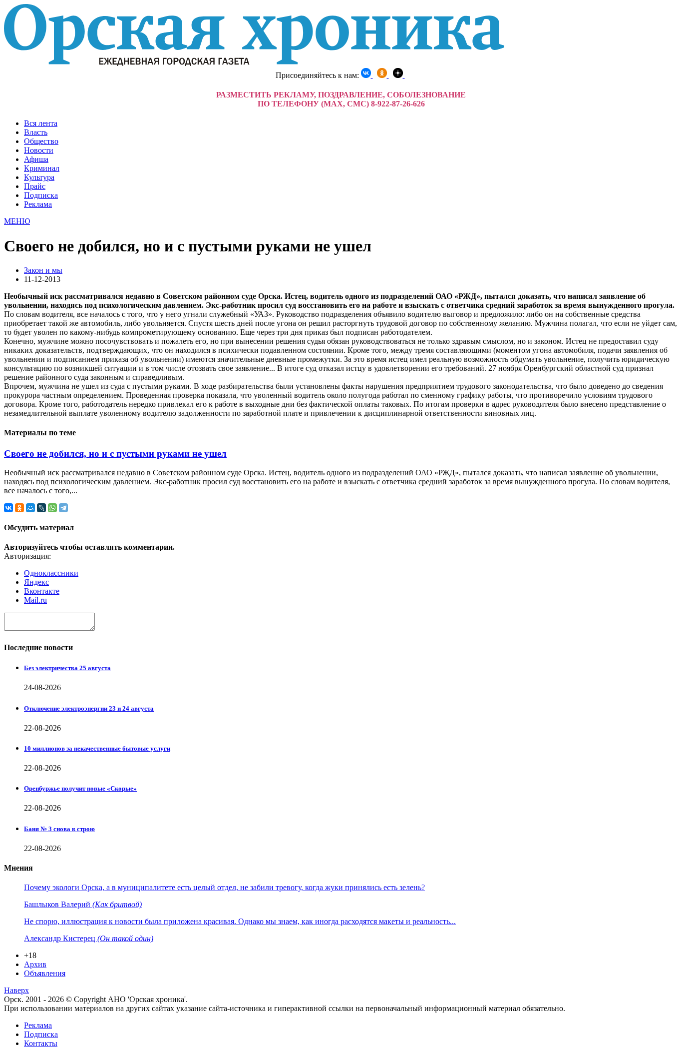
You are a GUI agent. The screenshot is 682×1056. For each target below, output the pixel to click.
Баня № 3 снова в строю (59, 829)
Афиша (36, 159)
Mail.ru (35, 600)
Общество (41, 141)
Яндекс (36, 582)
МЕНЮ (17, 221)
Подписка (41, 195)
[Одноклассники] (19, 507)
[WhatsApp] (52, 507)
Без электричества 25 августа (67, 668)
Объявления (44, 973)
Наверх (16, 990)
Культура (39, 177)
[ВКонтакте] (8, 507)
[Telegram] (63, 507)
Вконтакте (41, 591)
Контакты (40, 1043)
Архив (35, 964)
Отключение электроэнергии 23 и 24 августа (89, 708)
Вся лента (40, 123)
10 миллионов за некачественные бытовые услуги (97, 748)
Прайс (34, 186)
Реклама (38, 204)
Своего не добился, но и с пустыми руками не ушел (115, 453)
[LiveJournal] (41, 507)
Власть (35, 132)
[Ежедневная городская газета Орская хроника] (254, 63)
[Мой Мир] (30, 507)
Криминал (41, 168)
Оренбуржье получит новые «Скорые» (80, 788)
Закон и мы (43, 270)
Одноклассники (51, 573)
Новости (38, 150)
